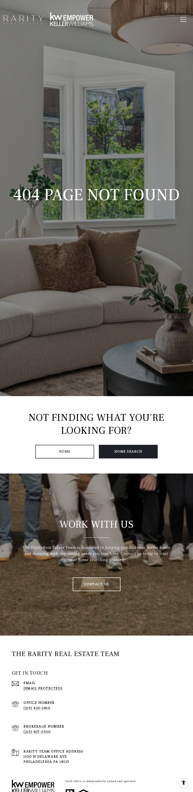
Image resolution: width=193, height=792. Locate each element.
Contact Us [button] (96, 584)
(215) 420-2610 (37, 708)
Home (65, 452)
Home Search (128, 452)
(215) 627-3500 (37, 732)
